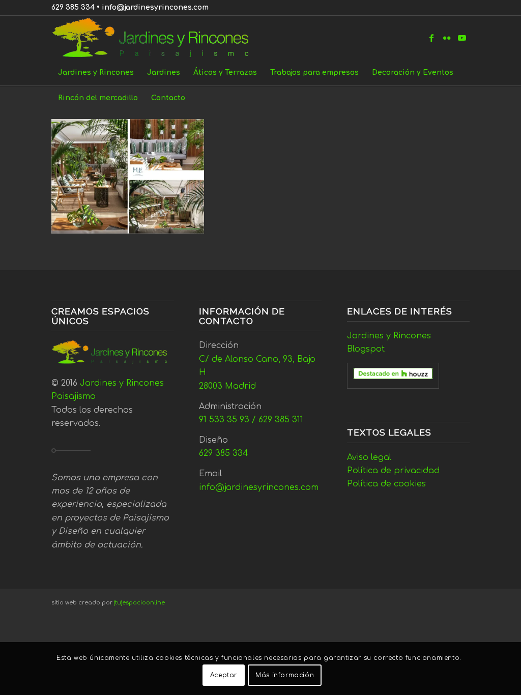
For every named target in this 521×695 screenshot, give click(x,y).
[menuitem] (95, 72)
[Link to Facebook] (431, 37)
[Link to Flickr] (446, 37)
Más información (284, 675)
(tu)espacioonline (139, 602)
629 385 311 (280, 419)
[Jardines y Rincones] (155, 37)
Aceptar (223, 675)
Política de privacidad (393, 470)
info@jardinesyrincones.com (155, 7)
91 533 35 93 (224, 419)
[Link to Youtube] (462, 37)
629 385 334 (73, 7)
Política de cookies (386, 483)
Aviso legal (369, 457)
